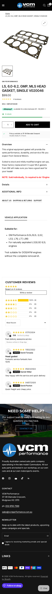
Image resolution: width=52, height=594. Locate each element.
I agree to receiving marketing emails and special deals (26, 543)
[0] (48, 5)
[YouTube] (18, 479)
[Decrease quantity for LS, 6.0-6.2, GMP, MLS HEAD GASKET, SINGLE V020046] (4, 125)
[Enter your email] (47, 536)
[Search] (44, 5)
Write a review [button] (26, 292)
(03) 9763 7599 (12, 506)
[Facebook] (5, 478)
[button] (11, 300)
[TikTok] (24, 478)
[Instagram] (11, 478)
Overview (7, 144)
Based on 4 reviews (13, 289)
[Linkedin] (30, 478)
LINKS (6, 556)
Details (5, 184)
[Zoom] (44, 22)
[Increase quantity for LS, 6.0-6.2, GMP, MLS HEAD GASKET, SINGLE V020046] (11, 125)
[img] (19, 332)
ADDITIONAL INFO (11, 191)
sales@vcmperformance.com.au (17, 512)
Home (7, 13)
